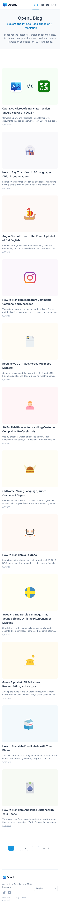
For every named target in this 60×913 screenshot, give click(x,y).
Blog (36, 4)
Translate (44, 4)
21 (35, 848)
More (53, 4)
